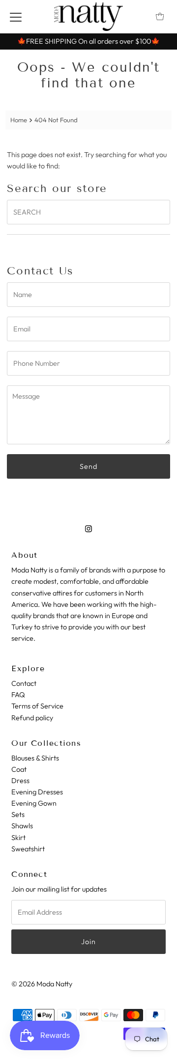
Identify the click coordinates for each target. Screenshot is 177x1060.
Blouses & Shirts (35, 758)
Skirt (18, 837)
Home (18, 120)
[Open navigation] (15, 16)
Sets (18, 814)
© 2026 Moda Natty (41, 983)
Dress (20, 780)
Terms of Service (37, 706)
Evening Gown (34, 803)
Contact (23, 683)
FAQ (18, 694)
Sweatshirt (28, 848)
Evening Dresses (37, 792)
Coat (19, 769)
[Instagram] (88, 528)
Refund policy (32, 717)
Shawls (22, 825)
